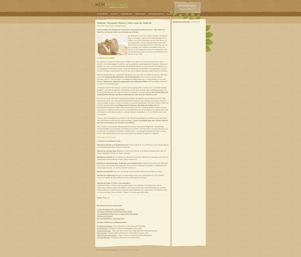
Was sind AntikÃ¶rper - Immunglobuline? (111, 218)
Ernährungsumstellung (104, 226)
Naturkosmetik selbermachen (107, 235)
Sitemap (121, 250)
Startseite (102, 14)
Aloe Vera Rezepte (103, 237)
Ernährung (126, 14)
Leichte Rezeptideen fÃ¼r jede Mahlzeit (110, 209)
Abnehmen (140, 14)
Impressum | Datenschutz (131, 250)
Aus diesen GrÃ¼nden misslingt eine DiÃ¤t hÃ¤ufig (114, 212)
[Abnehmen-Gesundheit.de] (112, 10)
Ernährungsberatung (104, 231)
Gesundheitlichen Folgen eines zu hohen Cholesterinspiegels (117, 214)
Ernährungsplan (102, 228)
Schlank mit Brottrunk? (105, 216)
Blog (169, 14)
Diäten (114, 14)
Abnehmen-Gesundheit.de (110, 250)
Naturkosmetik (156, 14)
